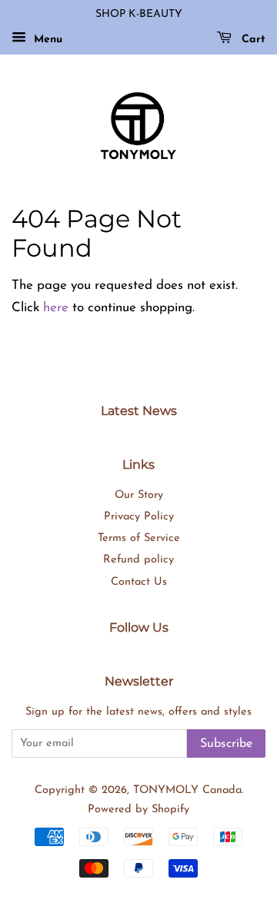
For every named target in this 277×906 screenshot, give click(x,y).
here (55, 307)
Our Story (139, 495)
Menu (46, 39)
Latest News (139, 410)
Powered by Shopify (138, 809)
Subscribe (226, 744)
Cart (251, 39)
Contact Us (139, 582)
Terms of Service (139, 538)
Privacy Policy (139, 517)
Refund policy (138, 560)
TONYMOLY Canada (187, 790)
